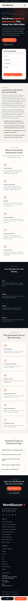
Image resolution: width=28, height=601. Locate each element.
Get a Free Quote (8, 40)
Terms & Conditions (6, 566)
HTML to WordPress (6, 542)
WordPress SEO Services (7, 539)
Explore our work (8, 44)
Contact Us (4, 561)
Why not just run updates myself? (11, 465)
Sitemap (3, 569)
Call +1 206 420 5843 (14, 493)
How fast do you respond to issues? (11, 454)
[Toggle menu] (24, 5)
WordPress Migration (6, 534)
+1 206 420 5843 (5, 1)
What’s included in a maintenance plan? (12, 450)
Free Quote (20, 598)
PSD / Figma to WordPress (7, 521)
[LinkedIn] (9, 515)
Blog (3, 556)
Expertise (4, 551)
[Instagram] (12, 515)
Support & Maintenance (7, 537)
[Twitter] (6, 515)
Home (3, 12)
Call (7, 598)
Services (7, 12)
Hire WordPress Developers (8, 532)
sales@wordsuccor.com (15, 1)
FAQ (3, 559)
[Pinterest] (15, 515)
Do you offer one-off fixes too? (10, 469)
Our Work (4, 553)
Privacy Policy (5, 564)
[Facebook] (3, 515)
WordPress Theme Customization (9, 524)
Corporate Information (7, 548)
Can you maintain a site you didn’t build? (11, 459)
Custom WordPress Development (9, 529)
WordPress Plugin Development (8, 526)
